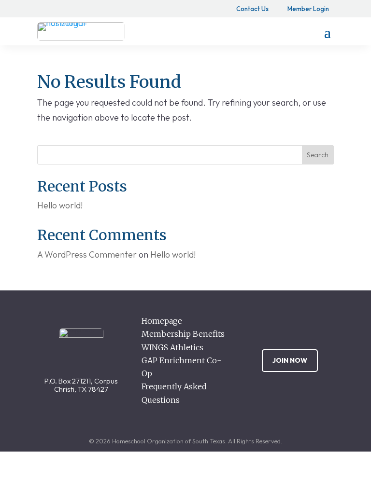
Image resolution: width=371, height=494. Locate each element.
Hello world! (60, 205)
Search (317, 155)
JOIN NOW (289, 360)
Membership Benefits (183, 334)
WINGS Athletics (172, 347)
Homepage (162, 321)
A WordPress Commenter (87, 254)
